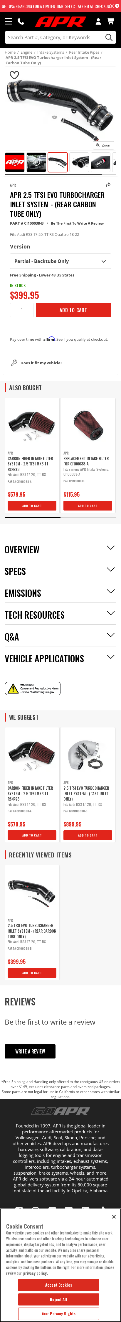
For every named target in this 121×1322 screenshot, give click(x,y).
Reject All (58, 1299)
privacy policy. (35, 1273)
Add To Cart (73, 310)
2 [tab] (88, 517)
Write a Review (30, 1051)
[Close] (113, 1216)
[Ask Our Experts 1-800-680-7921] (21, 21)
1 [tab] (32, 517)
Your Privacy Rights (58, 1313)
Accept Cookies (58, 1285)
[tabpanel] (32, 455)
